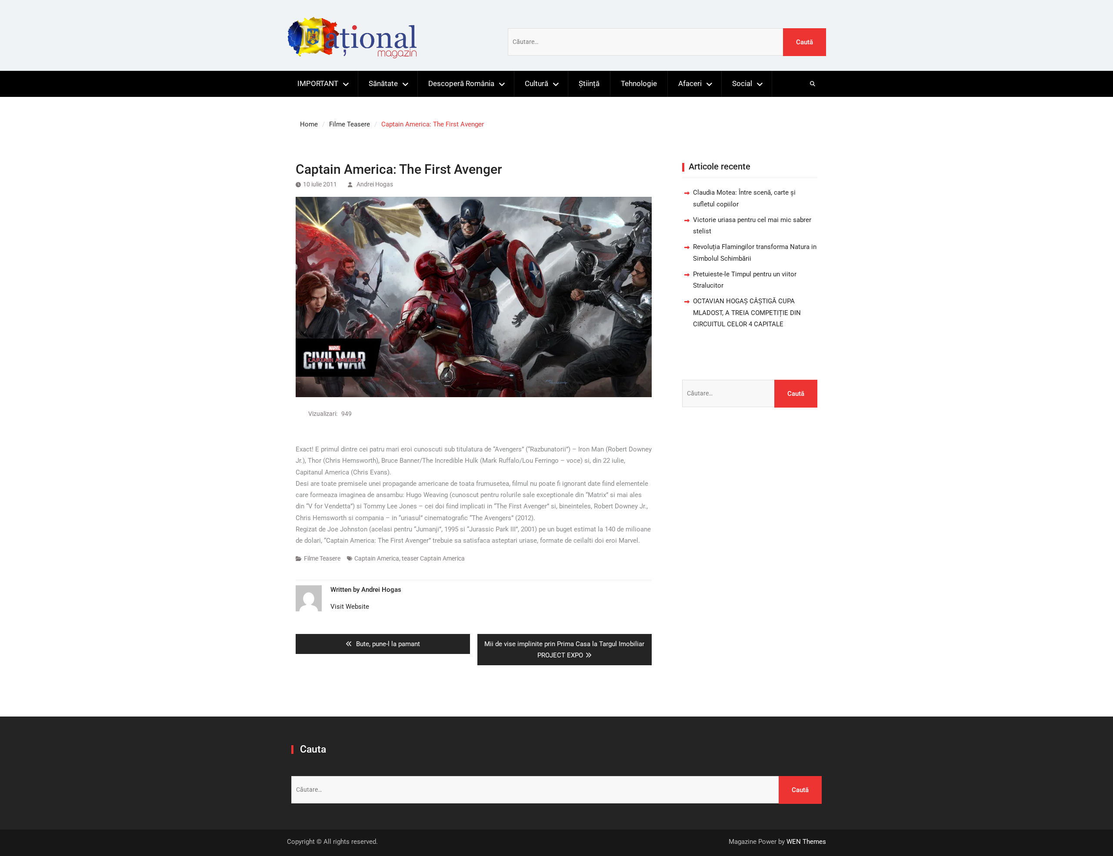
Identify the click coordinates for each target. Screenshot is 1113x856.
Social (742, 83)
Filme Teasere (322, 558)
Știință (589, 83)
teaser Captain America (433, 558)
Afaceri (690, 83)
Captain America (376, 558)
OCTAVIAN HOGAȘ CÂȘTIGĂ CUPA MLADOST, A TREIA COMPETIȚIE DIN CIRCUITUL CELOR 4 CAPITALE (747, 312)
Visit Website (349, 606)
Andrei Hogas (375, 184)
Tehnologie (639, 83)
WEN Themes (806, 842)
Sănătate (383, 83)
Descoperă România (461, 83)
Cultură (536, 83)
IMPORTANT (317, 83)
